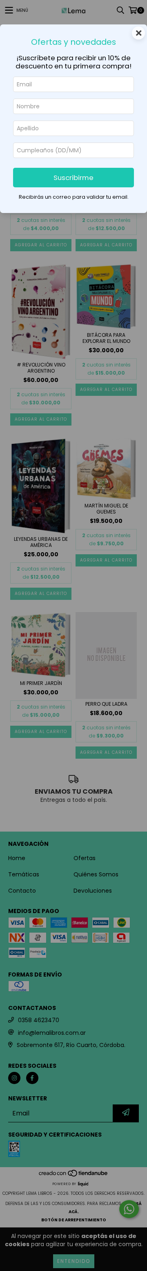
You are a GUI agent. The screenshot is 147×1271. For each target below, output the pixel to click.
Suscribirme (73, 177)
